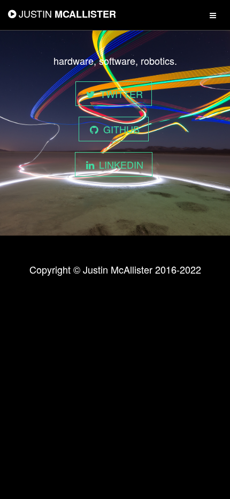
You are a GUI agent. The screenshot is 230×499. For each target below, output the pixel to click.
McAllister (67, 13)
